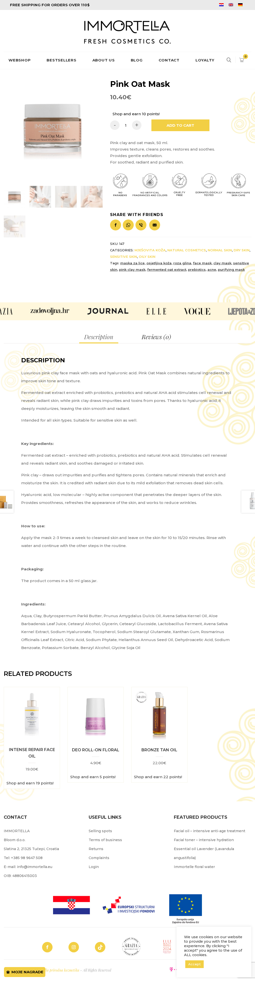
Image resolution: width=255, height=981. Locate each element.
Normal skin (220, 250)
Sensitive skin (123, 257)
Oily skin (147, 257)
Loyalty (204, 60)
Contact (169, 60)
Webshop (19, 60)
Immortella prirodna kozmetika (55, 970)
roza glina (182, 263)
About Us (103, 60)
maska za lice (132, 263)
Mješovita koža (150, 250)
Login (94, 867)
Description (98, 337)
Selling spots (100, 831)
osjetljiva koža (159, 263)
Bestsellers (61, 60)
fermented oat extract (166, 270)
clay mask (222, 263)
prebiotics (197, 270)
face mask (202, 263)
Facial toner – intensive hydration (204, 840)
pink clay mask (132, 270)
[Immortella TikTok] (100, 947)
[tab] (98, 336)
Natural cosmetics (186, 250)
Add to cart (180, 125)
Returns (96, 849)
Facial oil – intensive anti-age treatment (209, 831)
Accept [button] (194, 964)
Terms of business (105, 840)
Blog (137, 60)
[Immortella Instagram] (73, 947)
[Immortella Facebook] (47, 947)
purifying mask (231, 270)
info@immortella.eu (34, 867)
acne (211, 270)
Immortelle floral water (194, 867)
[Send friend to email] (155, 222)
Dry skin (242, 250)
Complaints (99, 858)
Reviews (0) (156, 337)
